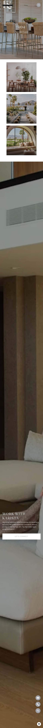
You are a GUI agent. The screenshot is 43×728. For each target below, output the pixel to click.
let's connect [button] (21, 536)
